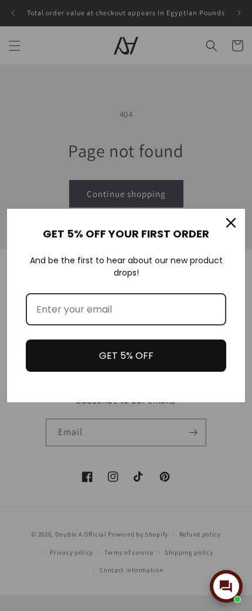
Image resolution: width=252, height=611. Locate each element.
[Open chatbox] (226, 586)
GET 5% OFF (126, 355)
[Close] (231, 223)
